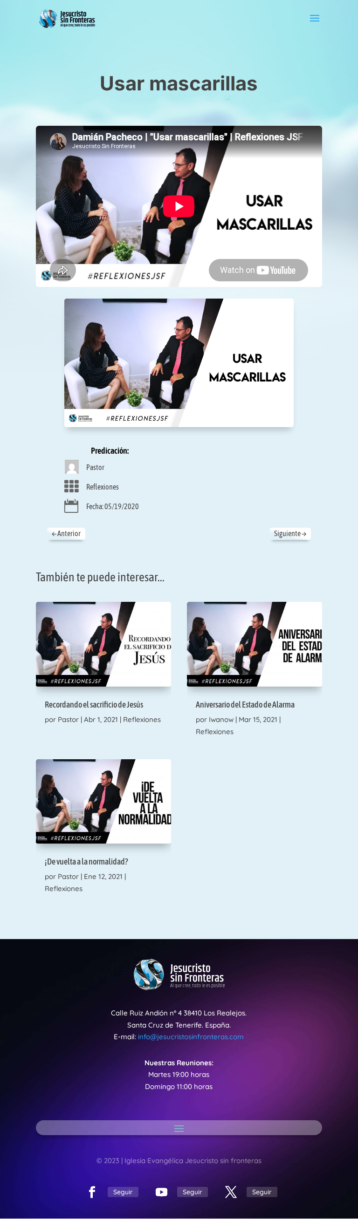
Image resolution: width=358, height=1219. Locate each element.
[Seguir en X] (231, 1192)
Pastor (95, 467)
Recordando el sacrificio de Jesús (94, 704)
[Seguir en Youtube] (161, 1192)
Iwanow (221, 719)
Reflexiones (102, 487)
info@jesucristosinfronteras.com (191, 1036)
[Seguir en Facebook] (92, 1192)
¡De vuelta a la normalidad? (86, 861)
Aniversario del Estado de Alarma (245, 704)
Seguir (123, 1192)
